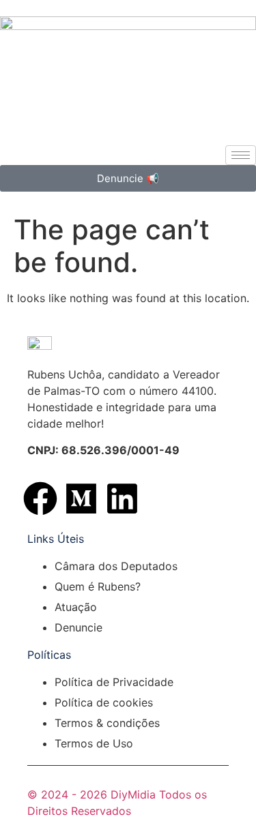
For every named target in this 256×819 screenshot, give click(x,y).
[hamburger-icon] (240, 155)
